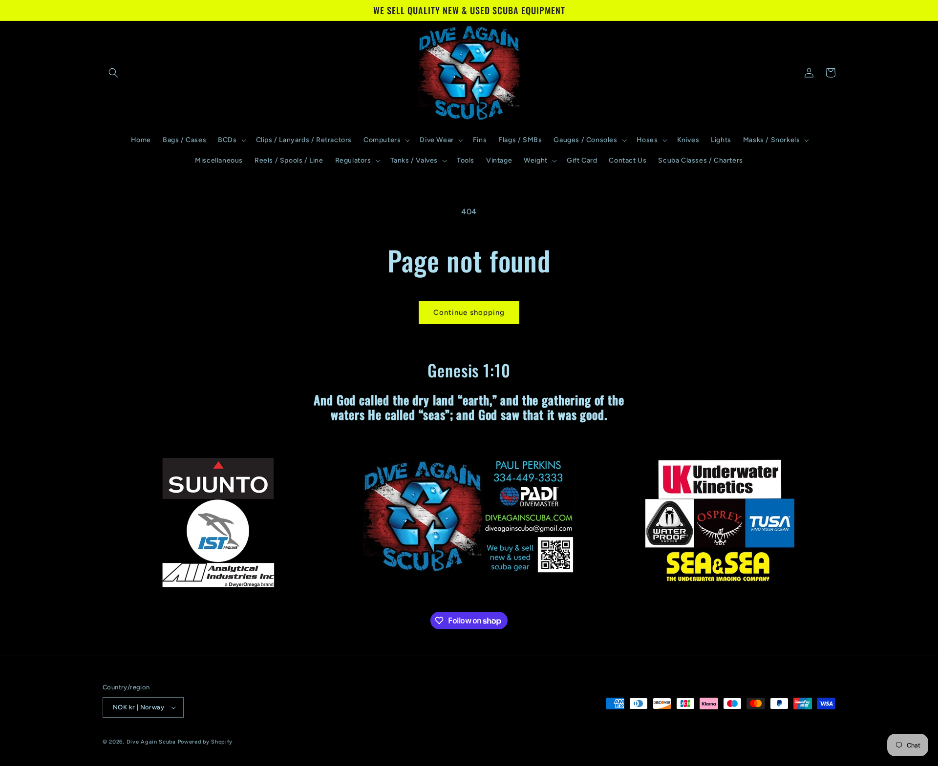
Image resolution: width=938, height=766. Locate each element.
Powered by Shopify (205, 742)
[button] (113, 72)
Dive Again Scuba (151, 742)
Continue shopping (469, 312)
